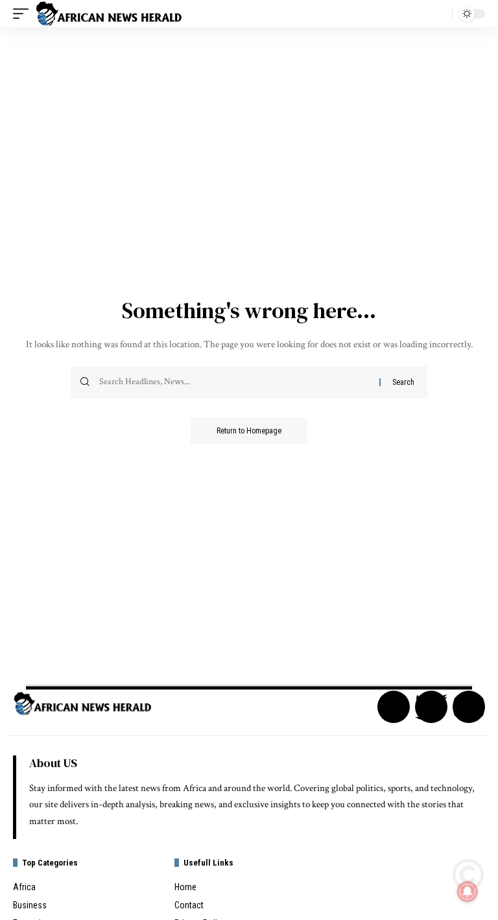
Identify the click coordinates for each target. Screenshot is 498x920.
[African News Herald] (109, 13)
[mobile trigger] (24, 13)
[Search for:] (234, 382)
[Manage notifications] (467, 891)
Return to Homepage (249, 430)
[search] (439, 13)
